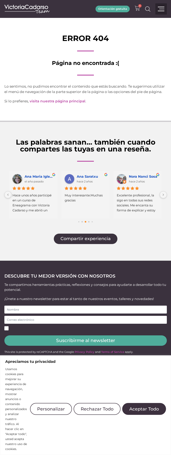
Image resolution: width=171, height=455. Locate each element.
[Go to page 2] (85, 222)
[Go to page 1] (82, 222)
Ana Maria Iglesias (39, 177)
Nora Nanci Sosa (143, 177)
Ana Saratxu (87, 177)
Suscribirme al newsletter (85, 340)
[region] (85, 405)
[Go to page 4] (92, 221)
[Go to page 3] (89, 222)
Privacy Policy (84, 351)
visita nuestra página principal (57, 101)
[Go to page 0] (78, 221)
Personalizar (51, 409)
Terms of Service (112, 351)
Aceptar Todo (144, 409)
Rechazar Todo (97, 409)
